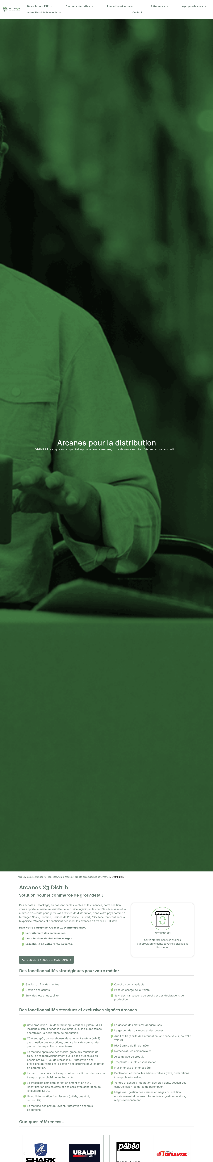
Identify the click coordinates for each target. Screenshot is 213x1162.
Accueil (21, 876)
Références (158, 6)
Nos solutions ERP (38, 6)
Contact (137, 12)
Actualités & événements (42, 12)
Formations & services (120, 6)
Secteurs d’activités (78, 6)
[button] (24, 1154)
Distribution (163, 933)
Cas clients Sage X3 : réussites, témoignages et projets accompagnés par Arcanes (68, 876)
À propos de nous (192, 6)
